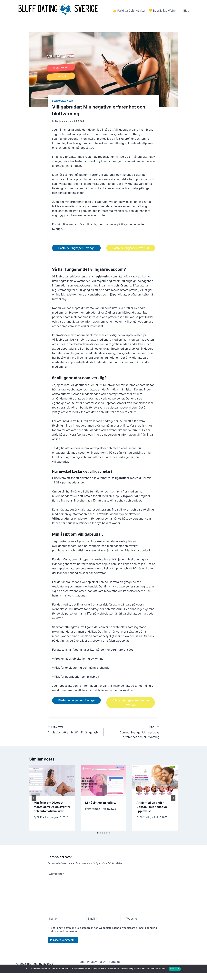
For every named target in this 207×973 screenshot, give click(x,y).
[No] (203, 968)
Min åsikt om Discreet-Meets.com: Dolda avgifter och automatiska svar (52, 807)
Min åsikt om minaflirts (100, 802)
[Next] (173, 798)
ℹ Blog (185, 10)
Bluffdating (61, 121)
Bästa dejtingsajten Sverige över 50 (131, 703)
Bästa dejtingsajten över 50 (130, 248)
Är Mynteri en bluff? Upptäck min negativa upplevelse (151, 807)
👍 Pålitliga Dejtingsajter (129, 10)
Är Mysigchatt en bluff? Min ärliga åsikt (73, 729)
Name (54, 918)
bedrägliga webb (62, 101)
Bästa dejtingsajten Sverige (76, 248)
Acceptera (174, 969)
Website (131, 918)
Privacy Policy (96, 961)
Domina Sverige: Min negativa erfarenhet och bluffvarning (139, 732)
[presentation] (52, 780)
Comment (56, 873)
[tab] (98, 833)
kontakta (115, 961)
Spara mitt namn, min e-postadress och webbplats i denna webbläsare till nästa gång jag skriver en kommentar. (104, 929)
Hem (80, 961)
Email (92, 918)
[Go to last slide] (34, 798)
